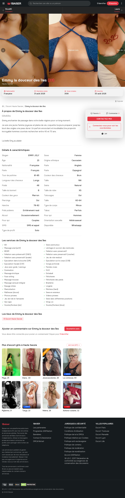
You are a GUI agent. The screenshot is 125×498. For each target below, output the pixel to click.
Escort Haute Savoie (14, 106)
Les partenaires (39, 428)
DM (106, 134)
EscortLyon (101, 438)
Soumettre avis (72, 329)
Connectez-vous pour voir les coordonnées (105, 126)
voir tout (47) (74, 345)
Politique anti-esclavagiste (75, 441)
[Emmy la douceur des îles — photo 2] (73, 50)
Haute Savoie (7, 84)
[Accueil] (3, 106)
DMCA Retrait (38, 441)
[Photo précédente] (3, 50)
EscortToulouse (102, 431)
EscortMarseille (102, 434)
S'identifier (101, 3)
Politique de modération (74, 448)
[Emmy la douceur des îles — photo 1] (24, 50)
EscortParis (101, 428)
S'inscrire (113, 3)
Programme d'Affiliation (42, 431)
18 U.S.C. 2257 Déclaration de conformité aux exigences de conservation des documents (76, 460)
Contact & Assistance (42, 438)
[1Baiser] (14, 3)
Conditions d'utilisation (73, 431)
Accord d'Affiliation (72, 455)
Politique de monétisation (74, 451)
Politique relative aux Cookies (76, 438)
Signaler (120, 101)
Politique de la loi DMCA (74, 434)
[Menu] (3, 3)
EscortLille (100, 441)
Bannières (37, 434)
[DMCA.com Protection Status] (28, 484)
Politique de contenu (72, 445)
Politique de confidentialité (75, 428)
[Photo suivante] (122, 50)
